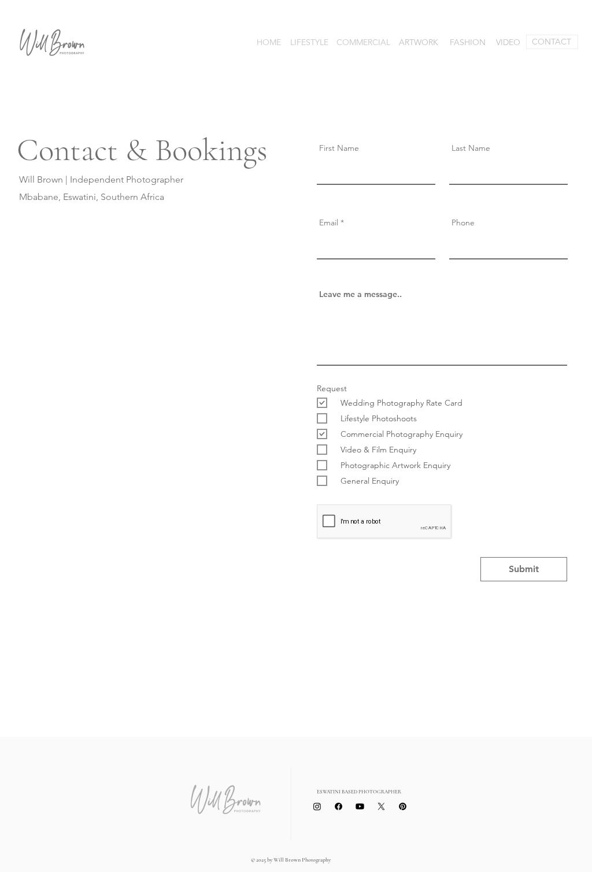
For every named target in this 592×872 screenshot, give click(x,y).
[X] (381, 806)
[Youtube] (360, 806)
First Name (339, 148)
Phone (463, 222)
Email (328, 222)
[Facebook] (338, 806)
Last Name (471, 148)
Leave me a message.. (360, 294)
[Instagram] (317, 806)
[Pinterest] (403, 806)
